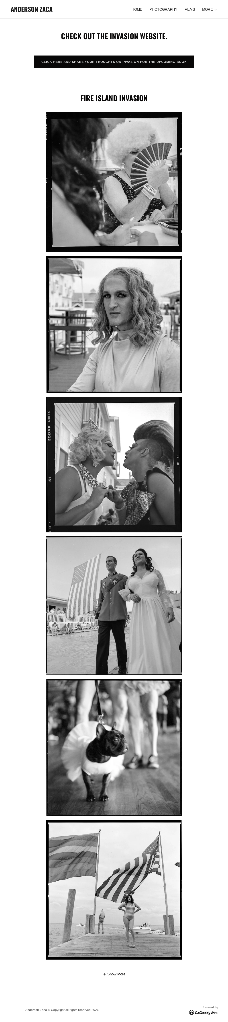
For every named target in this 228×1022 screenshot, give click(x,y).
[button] (209, 9)
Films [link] (190, 9)
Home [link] (137, 9)
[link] (32, 10)
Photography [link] (163, 9)
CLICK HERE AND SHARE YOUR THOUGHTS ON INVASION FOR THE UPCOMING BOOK (114, 62)
